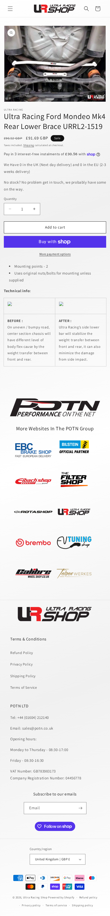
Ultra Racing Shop (35, 897)
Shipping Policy (23, 676)
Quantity (10, 199)
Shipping (28, 145)
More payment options (55, 254)
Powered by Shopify (61, 897)
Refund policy (88, 897)
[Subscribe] (80, 808)
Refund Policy (21, 652)
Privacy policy (31, 905)
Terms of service (56, 905)
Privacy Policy (21, 664)
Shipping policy (82, 905)
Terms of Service (23, 687)
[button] (10, 8)
